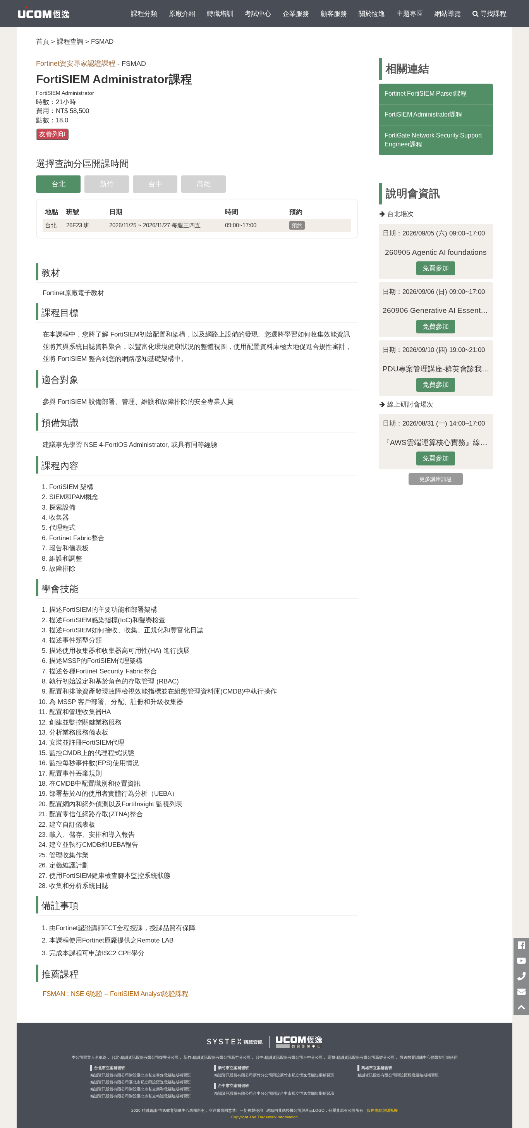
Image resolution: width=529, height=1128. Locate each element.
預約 (297, 225)
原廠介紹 (182, 13)
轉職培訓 (220, 13)
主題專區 (410, 13)
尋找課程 (492, 13)
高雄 (204, 184)
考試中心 (258, 13)
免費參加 (436, 267)
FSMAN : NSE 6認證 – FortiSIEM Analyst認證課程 (116, 993)
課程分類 (144, 13)
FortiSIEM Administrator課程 (423, 114)
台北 (58, 184)
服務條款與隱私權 (382, 1110)
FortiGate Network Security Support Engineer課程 (433, 140)
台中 (155, 184)
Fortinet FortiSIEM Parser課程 (426, 93)
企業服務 (296, 13)
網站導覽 (448, 13)
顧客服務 (334, 13)
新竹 (107, 184)
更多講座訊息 (435, 479)
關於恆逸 (372, 13)
